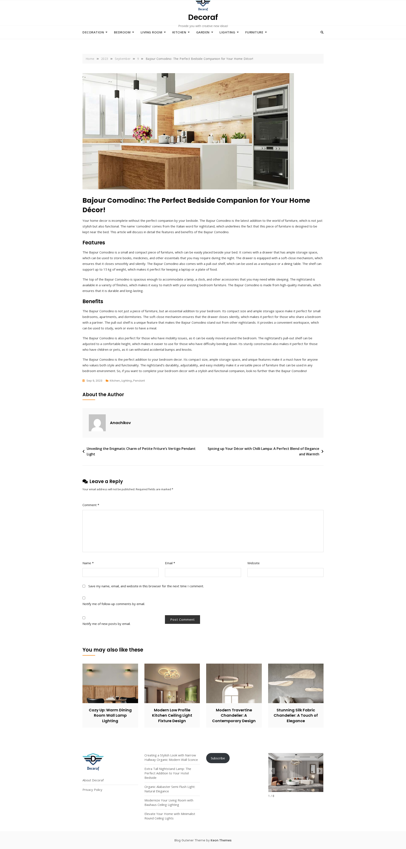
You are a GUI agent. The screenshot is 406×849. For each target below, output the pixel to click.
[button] (320, 771)
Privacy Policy (92, 789)
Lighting (227, 32)
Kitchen (179, 32)
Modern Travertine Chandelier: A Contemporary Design (234, 715)
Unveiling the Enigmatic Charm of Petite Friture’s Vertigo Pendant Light (141, 451)
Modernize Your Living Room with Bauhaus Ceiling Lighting (168, 802)
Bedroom (122, 32)
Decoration (93, 32)
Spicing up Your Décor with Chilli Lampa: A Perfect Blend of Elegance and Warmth (263, 451)
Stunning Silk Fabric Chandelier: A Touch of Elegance (296, 715)
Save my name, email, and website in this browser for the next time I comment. (146, 586)
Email (170, 563)
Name (88, 563)
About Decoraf (93, 780)
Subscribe (218, 758)
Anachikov (120, 422)
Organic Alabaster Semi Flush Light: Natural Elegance (169, 789)
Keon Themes (221, 840)
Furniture (254, 32)
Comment (90, 505)
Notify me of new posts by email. (106, 624)
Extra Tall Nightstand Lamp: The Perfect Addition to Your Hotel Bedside (167, 773)
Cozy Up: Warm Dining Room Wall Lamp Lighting (110, 715)
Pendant (139, 381)
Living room (151, 32)
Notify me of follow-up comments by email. (113, 604)
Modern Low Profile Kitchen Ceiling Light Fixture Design (172, 715)
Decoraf (203, 17)
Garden (203, 32)
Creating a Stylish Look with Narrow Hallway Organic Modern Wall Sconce (171, 757)
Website (253, 563)
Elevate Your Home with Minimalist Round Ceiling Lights (169, 816)
